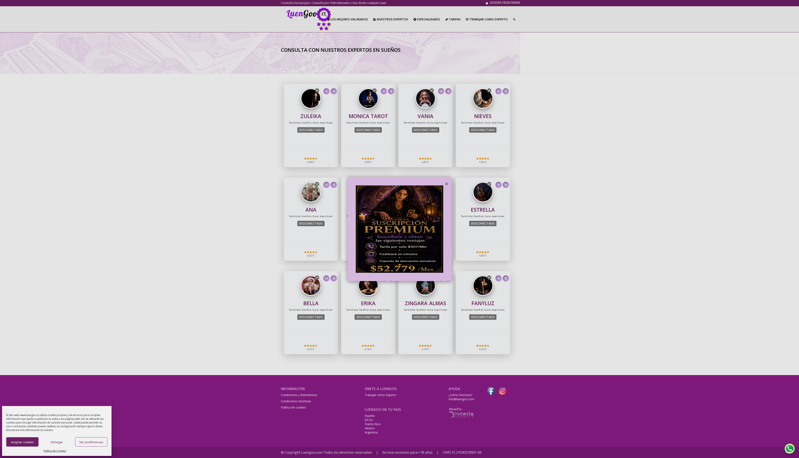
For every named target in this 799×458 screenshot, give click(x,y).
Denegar (57, 442)
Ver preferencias (91, 442)
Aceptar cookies (22, 442)
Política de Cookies (54, 451)
